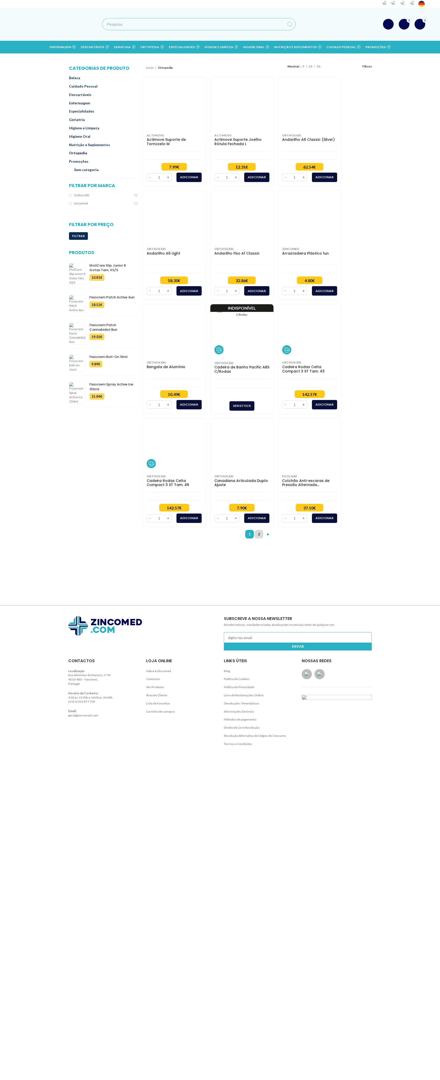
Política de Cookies (237, 679)
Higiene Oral (79, 136)
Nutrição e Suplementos (89, 145)
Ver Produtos (155, 687)
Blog (227, 671)
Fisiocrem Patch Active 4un (111, 297)
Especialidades (81, 111)
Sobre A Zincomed (158, 671)
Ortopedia (78, 153)
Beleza (74, 78)
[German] (421, 4)
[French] (413, 4)
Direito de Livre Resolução (241, 727)
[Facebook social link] (341, 4)
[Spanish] (395, 4)
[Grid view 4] (346, 66)
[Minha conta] (388, 24)
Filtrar (78, 236)
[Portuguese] (385, 4)
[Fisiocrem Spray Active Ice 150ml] (77, 393)
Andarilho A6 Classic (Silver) (308, 139)
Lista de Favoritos (158, 703)
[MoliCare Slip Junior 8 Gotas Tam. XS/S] (77, 274)
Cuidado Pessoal (83, 86)
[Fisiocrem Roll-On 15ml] (77, 363)
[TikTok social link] (354, 4)
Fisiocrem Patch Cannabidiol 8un (103, 327)
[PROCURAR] (289, 24)
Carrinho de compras (160, 711)
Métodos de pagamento (240, 719)
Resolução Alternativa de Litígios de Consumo (255, 736)
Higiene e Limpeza (84, 128)
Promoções (78, 161)
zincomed (81, 203)
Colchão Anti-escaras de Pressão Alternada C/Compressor (305, 483)
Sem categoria (86, 170)
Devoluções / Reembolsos (241, 703)
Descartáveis (80, 94)
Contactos (153, 679)
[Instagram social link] (348, 4)
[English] (404, 4)
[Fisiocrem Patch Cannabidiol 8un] (77, 333)
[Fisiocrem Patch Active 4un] (77, 303)
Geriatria (77, 119)
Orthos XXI (81, 195)
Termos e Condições (238, 744)
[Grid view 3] (339, 66)
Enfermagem (79, 103)
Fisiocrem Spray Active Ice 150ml (111, 386)
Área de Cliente (156, 695)
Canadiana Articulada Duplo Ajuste (241, 483)
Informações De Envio (239, 711)
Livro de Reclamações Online (244, 695)
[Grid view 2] (332, 66)
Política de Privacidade (239, 687)
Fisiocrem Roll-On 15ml (108, 357)
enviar (298, 646)
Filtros (367, 66)
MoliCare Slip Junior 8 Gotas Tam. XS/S (107, 267)
